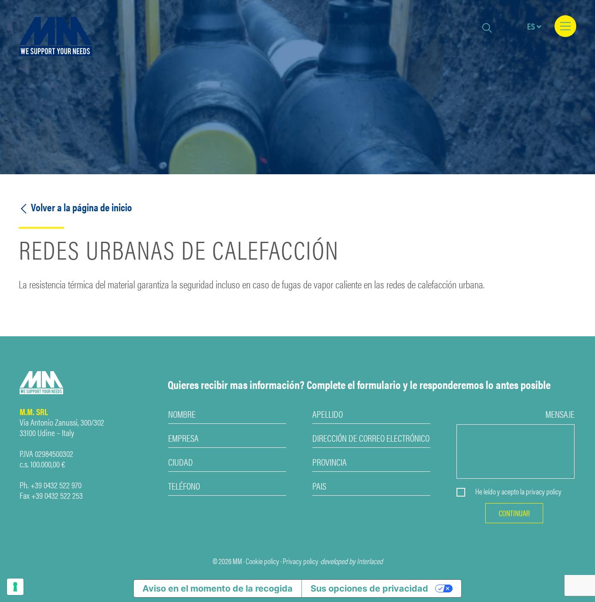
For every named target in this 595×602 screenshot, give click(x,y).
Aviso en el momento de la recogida (217, 588)
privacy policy (543, 491)
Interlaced (370, 561)
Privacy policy (300, 561)
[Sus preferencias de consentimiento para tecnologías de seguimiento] (15, 586)
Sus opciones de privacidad (369, 588)
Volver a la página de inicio (80, 207)
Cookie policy (262, 561)
